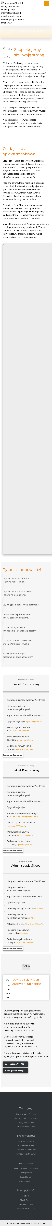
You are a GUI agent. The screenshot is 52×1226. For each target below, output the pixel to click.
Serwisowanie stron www (26, 1154)
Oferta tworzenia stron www (26, 1168)
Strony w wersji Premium (26, 1114)
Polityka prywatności (26, 1181)
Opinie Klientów (26, 1177)
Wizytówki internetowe (26, 1126)
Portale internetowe (26, 1145)
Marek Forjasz (26, 1200)
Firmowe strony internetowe (26, 1118)
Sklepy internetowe (26, 1122)
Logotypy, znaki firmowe (26, 1149)
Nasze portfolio (26, 1173)
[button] (13, 755)
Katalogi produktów (26, 1141)
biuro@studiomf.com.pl (26, 1208)
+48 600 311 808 (26, 1204)
